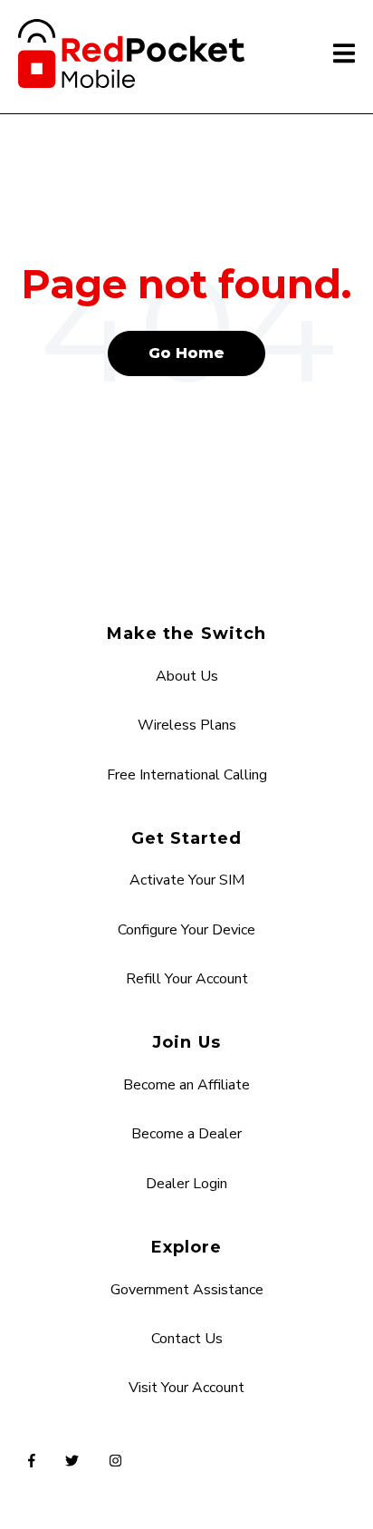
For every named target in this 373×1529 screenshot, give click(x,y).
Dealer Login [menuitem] (186, 1184)
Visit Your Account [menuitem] (186, 1388)
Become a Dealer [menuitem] (186, 1134)
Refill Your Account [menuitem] (187, 979)
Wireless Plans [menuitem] (187, 725)
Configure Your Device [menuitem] (186, 930)
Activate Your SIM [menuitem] (186, 880)
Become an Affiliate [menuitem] (186, 1085)
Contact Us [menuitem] (187, 1339)
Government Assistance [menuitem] (186, 1290)
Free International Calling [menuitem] (187, 775)
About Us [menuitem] (187, 676)
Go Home (186, 353)
